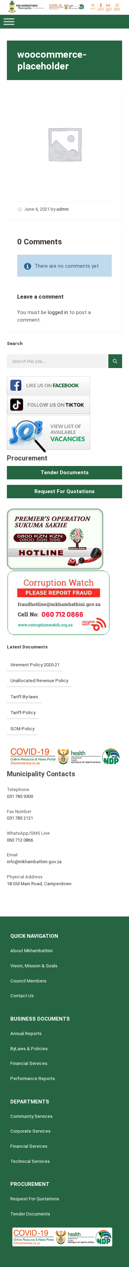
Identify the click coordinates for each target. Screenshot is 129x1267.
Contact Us (22, 995)
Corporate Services (30, 1131)
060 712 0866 (20, 840)
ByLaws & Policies (29, 1048)
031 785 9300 (20, 796)
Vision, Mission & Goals (33, 965)
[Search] (115, 361)
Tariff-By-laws (24, 696)
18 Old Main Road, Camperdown (39, 883)
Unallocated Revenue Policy (39, 680)
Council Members (28, 980)
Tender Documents (30, 1213)
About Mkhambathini (31, 950)
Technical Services (30, 1161)
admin (62, 209)
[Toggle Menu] (8, 22)
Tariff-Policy (22, 712)
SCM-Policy (22, 728)
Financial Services (28, 1063)
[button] (64, 472)
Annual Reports (26, 1033)
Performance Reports (32, 1078)
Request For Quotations (34, 1198)
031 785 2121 (20, 818)
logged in (58, 312)
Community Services (31, 1116)
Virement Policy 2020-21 (35, 664)
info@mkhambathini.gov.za (34, 861)
